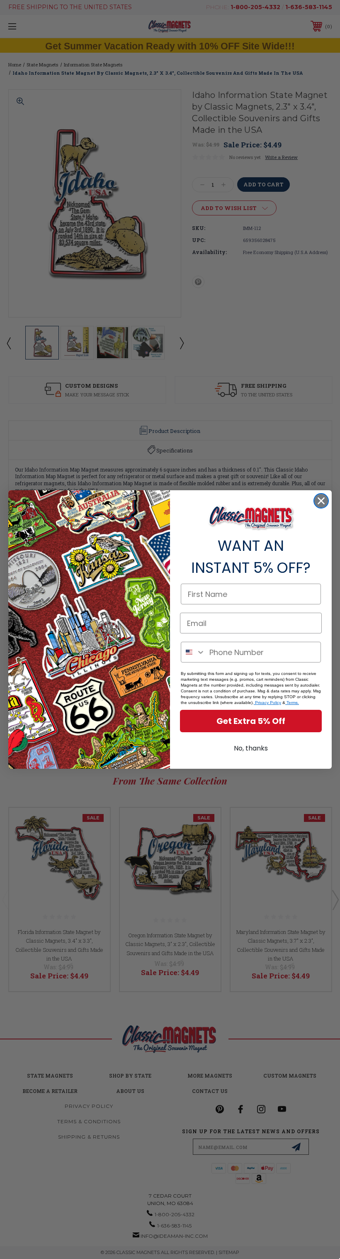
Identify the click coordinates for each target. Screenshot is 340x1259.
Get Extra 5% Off (250, 721)
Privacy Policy (267, 702)
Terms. (292, 702)
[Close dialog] (321, 501)
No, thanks (251, 748)
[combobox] (193, 652)
